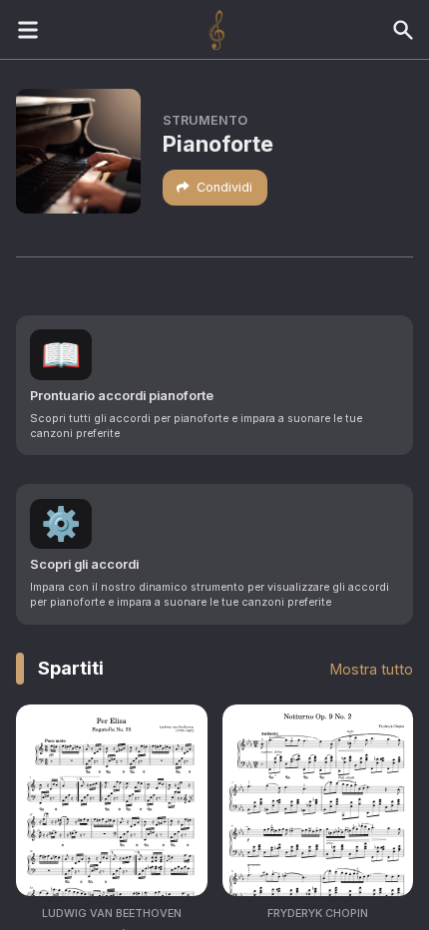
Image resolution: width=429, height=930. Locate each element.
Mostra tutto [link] (371, 669)
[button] (214, 385)
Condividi (224, 187)
